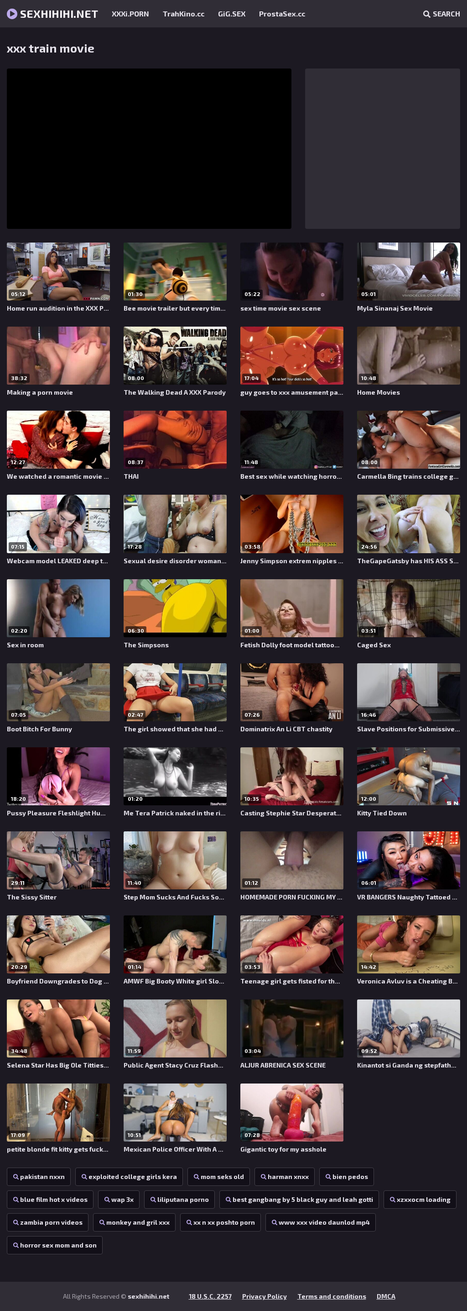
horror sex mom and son (58, 1245)
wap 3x (122, 1199)
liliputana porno (183, 1199)
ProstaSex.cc (282, 13)
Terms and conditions (331, 1296)
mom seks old (222, 1176)
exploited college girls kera (132, 1176)
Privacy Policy (264, 1296)
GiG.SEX (231, 13)
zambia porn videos (51, 1222)
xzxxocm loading (424, 1199)
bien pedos (350, 1176)
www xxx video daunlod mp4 (324, 1222)
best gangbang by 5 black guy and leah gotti (303, 1199)
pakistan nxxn (42, 1176)
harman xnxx (288, 1176)
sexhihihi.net (58, 13)
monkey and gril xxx (138, 1222)
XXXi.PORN (130, 13)
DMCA (386, 1296)
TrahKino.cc (183, 13)
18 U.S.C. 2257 (210, 1296)
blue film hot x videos (54, 1199)
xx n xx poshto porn (224, 1222)
